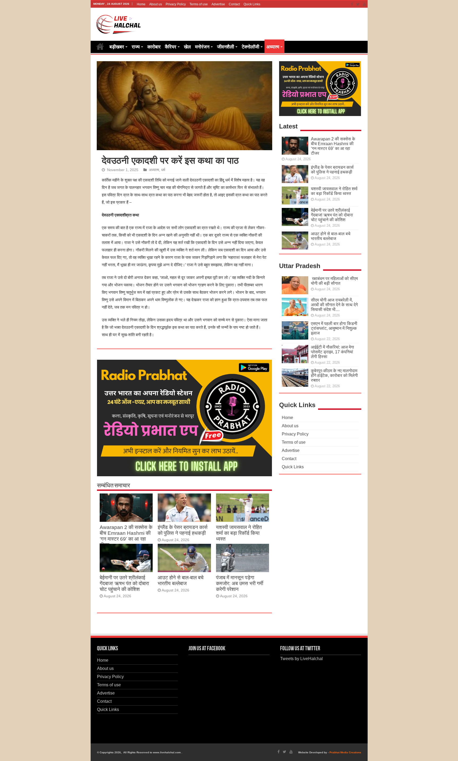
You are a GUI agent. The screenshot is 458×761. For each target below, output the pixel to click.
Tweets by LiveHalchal (301, 658)
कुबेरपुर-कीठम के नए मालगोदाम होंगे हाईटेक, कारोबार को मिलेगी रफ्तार (334, 375)
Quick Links (252, 4)
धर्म (163, 170)
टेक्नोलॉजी (250, 47)
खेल (187, 47)
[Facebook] (352, 4)
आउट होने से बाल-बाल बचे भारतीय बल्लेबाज (181, 580)
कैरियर (170, 47)
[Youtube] (364, 4)
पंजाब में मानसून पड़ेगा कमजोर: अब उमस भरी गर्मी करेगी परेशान (239, 583)
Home (141, 4)
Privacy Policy (176, 4)
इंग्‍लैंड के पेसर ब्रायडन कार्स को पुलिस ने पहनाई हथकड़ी (183, 530)
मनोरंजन (202, 47)
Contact (234, 4)
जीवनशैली (225, 47)
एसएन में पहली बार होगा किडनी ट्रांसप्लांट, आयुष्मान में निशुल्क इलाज (334, 328)
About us (155, 4)
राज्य (136, 47)
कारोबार (154, 47)
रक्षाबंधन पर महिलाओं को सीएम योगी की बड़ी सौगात (334, 281)
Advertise (218, 4)
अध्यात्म (272, 47)
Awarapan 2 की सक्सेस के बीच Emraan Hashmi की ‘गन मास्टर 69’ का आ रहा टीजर (126, 536)
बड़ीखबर (116, 47)
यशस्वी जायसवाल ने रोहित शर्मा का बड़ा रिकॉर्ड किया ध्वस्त (239, 533)
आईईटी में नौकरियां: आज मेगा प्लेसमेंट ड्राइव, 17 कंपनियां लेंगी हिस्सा (332, 352)
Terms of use (199, 4)
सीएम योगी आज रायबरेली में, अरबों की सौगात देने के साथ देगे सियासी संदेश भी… (334, 305)
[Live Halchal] (118, 23)
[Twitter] (358, 4)
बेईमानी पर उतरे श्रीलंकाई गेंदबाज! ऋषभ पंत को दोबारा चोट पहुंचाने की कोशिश (124, 583)
